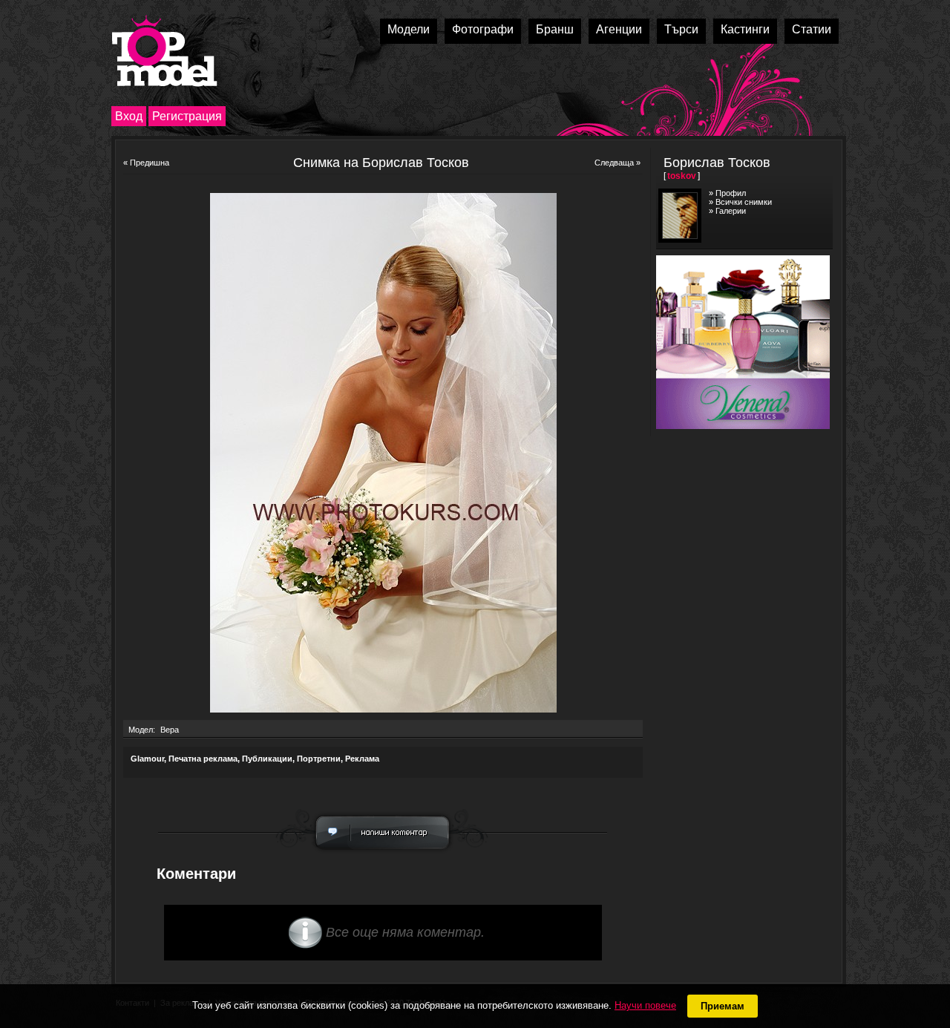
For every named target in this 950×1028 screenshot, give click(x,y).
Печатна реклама (203, 758)
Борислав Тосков (717, 162)
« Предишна (146, 162)
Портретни (319, 758)
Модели (408, 29)
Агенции (619, 29)
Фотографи (483, 29)
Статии (811, 29)
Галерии (730, 210)
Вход (128, 116)
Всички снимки (743, 201)
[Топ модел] (164, 51)
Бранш (555, 29)
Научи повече (645, 1005)
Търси (681, 29)
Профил (730, 193)
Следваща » (617, 162)
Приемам (722, 1006)
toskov (681, 176)
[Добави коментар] (383, 853)
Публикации (267, 758)
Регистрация (187, 116)
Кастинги (745, 29)
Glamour (147, 758)
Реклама (362, 758)
